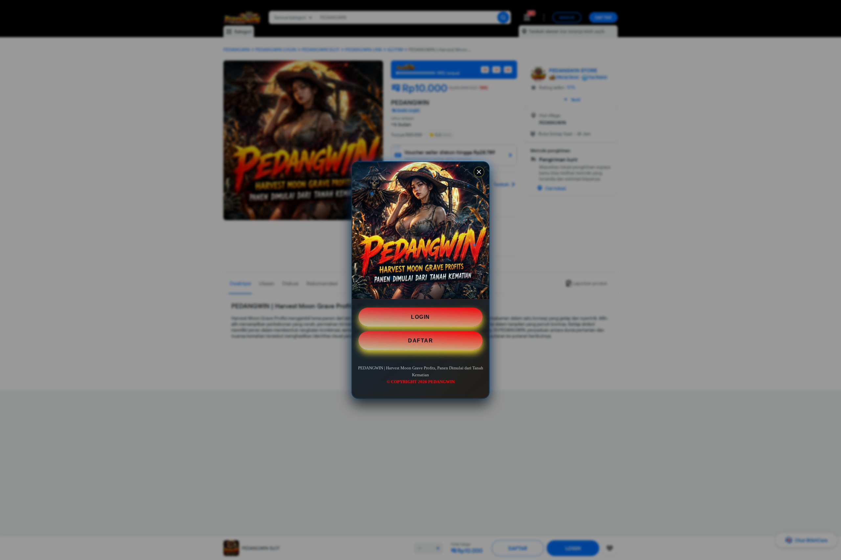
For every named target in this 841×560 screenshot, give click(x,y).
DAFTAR (420, 340)
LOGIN (420, 317)
